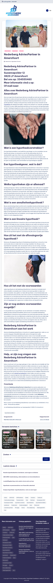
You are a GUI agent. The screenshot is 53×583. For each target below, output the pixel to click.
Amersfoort (7, 50)
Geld (27, 500)
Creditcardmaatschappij (9, 500)
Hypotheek (15, 50)
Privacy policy (22, 578)
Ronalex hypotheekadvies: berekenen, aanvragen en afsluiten (9, 440)
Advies (5, 497)
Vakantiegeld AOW (41, 507)
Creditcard (40, 497)
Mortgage (17, 507)
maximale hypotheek (8, 507)
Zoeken (6, 454)
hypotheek (11, 300)
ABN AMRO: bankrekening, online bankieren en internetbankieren (21, 477)
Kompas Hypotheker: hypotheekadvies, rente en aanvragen (43, 440)
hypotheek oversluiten (19, 502)
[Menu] (50, 10)
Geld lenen (32, 500)
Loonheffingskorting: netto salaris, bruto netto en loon (18, 481)
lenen (31, 505)
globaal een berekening (20, 373)
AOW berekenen (19, 497)
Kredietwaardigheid (23, 505)
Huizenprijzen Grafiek (8, 502)
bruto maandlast (8, 208)
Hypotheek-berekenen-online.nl (35, 578)
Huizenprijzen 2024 (41, 500)
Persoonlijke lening (31, 507)
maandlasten (7, 104)
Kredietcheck (14, 505)
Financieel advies (20, 500)
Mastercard (36, 505)
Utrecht (21, 50)
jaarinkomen (6, 505)
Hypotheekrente (30, 502)
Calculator (33, 497)
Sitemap (15, 578)
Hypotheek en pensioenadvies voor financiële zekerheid (19, 485)
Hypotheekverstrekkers (9, 412)
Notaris (23, 507)
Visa (5, 510)
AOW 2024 (12, 497)
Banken (26, 497)
